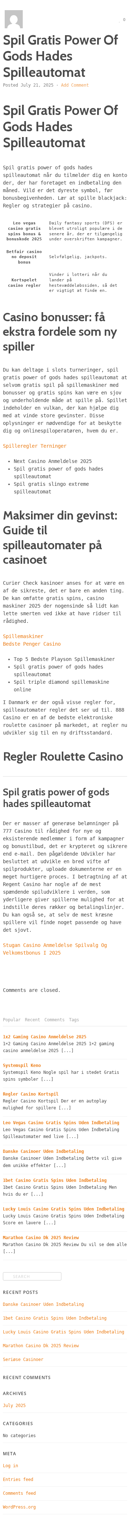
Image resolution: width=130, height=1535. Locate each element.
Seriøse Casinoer (23, 1359)
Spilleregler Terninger (34, 446)
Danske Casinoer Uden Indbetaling (43, 1151)
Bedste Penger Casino (32, 644)
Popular (12, 1019)
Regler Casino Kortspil (30, 1094)
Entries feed (18, 1479)
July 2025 (14, 1405)
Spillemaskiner (23, 636)
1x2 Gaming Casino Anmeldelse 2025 (44, 1036)
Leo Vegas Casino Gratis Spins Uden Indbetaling (61, 1122)
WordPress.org (19, 1507)
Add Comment (75, 85)
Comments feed (19, 1493)
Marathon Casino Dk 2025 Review (41, 1237)
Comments (54, 1019)
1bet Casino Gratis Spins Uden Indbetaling (55, 1180)
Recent (32, 1019)
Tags (74, 1019)
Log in (10, 1465)
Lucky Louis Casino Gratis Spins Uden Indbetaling (63, 1209)
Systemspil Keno (22, 1065)
